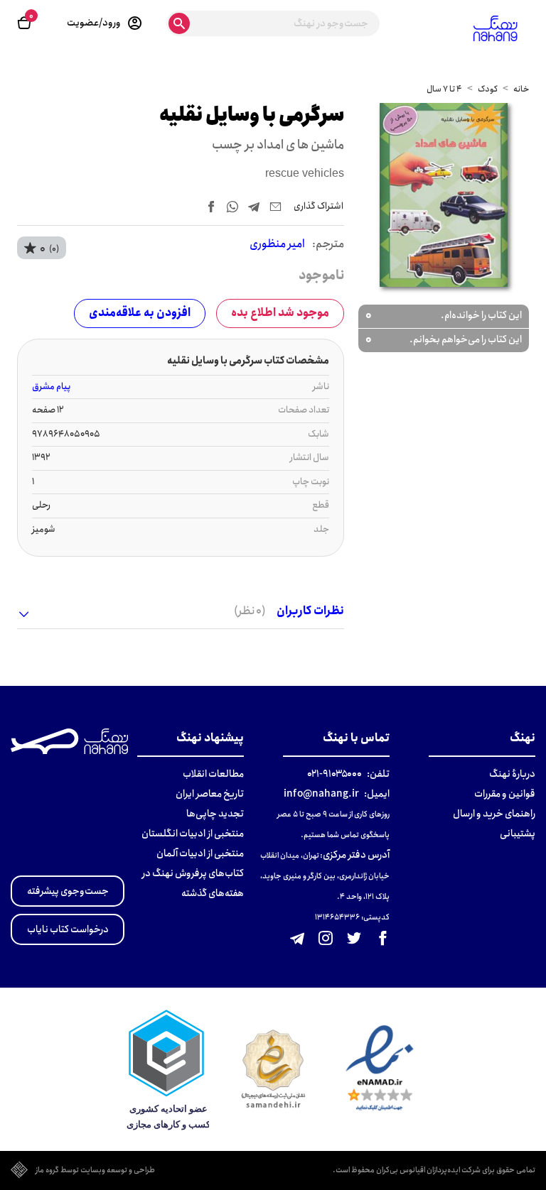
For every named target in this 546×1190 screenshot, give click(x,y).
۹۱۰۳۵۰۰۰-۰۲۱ (334, 774)
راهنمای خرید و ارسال (494, 813)
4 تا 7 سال (444, 89)
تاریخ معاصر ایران (210, 794)
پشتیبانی (517, 833)
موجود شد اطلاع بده (280, 313)
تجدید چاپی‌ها (215, 813)
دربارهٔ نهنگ (512, 774)
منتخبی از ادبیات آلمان (200, 853)
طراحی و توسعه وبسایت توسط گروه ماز (95, 1171)
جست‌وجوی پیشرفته (68, 891)
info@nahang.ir (321, 794)
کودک (488, 89)
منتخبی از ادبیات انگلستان (192, 833)
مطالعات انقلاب (213, 774)
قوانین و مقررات (504, 794)
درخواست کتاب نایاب (68, 929)
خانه (521, 89)
